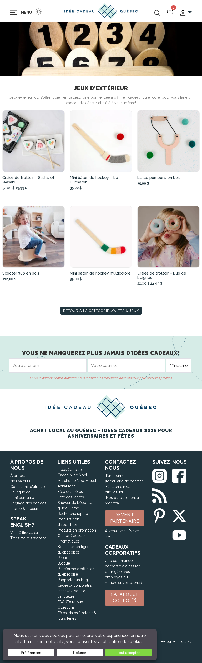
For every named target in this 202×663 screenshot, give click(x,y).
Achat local (67, 486)
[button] (185, 12)
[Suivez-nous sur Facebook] (179, 475)
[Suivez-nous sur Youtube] (179, 534)
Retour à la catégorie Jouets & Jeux (101, 311)
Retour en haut (174, 641)
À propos (18, 475)
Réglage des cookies (28, 503)
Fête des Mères (71, 497)
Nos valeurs (20, 481)
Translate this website (28, 538)
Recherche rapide (73, 514)
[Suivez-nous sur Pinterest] (159, 514)
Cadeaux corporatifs (75, 585)
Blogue (64, 563)
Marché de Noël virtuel (77, 480)
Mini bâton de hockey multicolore (100, 273)
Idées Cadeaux (70, 469)
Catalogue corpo (125, 597)
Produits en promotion (77, 530)
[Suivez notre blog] (159, 494)
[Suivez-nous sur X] (179, 514)
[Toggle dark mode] (38, 11)
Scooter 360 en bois (20, 273)
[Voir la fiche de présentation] (33, 141)
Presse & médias (24, 509)
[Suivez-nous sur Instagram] (159, 475)
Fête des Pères (70, 492)
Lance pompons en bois (158, 177)
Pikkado (64, 558)
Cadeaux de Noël (72, 475)
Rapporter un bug (73, 580)
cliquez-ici (114, 492)
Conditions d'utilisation (29, 487)
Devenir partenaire (124, 518)
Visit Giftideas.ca (24, 532)
